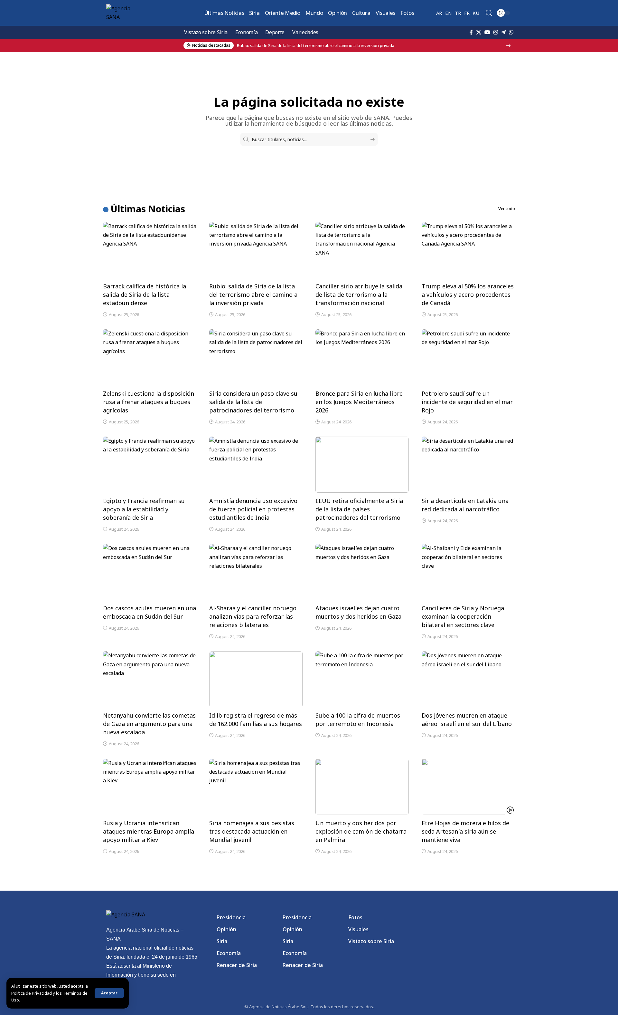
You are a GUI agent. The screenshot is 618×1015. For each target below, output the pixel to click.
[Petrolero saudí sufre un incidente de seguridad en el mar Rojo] (468, 357)
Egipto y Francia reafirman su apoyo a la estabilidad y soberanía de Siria (144, 509)
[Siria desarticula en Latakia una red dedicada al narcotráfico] (468, 465)
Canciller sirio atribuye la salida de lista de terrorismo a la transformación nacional (358, 294)
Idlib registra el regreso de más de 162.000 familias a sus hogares (255, 719)
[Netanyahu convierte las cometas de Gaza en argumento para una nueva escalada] (149, 679)
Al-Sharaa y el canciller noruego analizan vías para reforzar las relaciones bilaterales (252, 616)
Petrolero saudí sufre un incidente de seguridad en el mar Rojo (467, 402)
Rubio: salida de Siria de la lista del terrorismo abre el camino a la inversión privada (253, 294)
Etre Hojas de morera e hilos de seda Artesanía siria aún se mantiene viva (465, 831)
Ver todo (506, 208)
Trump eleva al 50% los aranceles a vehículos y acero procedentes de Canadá (468, 294)
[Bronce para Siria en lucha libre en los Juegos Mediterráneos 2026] (362, 357)
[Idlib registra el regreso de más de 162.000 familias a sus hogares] (256, 679)
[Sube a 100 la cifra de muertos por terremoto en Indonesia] (362, 679)
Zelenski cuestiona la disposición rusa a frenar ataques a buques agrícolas (148, 402)
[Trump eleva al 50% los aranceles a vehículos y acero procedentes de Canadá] (468, 250)
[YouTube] (487, 32)
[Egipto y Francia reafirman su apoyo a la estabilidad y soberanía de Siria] (149, 465)
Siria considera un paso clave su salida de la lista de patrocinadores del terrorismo (253, 402)
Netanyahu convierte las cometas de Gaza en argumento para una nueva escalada (149, 723)
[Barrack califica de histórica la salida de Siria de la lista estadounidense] (149, 250)
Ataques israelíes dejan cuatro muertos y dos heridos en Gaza (358, 612)
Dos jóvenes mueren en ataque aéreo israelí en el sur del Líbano (467, 719)
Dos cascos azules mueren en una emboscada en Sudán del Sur (149, 612)
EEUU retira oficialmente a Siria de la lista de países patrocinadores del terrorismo (359, 509)
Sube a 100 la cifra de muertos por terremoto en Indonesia (357, 719)
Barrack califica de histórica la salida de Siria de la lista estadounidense (144, 294)
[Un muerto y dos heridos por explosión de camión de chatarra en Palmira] (362, 787)
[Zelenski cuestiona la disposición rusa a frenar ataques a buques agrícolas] (149, 357)
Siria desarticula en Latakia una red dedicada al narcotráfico (465, 505)
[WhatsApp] (511, 32)
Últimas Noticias (148, 209)
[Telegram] (503, 32)
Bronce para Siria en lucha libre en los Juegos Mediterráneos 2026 (359, 402)
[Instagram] (496, 32)
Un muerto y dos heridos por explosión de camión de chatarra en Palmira (361, 831)
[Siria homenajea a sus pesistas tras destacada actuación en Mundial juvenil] (256, 787)
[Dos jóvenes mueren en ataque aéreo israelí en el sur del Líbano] (468, 679)
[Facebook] (471, 32)
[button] (109, 993)
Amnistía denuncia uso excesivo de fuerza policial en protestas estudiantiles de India (253, 509)
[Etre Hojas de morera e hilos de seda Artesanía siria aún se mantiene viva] (468, 787)
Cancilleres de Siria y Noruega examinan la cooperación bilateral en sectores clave (463, 616)
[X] (478, 32)
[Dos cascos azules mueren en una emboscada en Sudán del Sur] (149, 572)
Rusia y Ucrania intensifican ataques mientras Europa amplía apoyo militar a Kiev (148, 831)
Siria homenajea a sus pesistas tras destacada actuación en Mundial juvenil (251, 831)
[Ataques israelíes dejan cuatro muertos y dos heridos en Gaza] (362, 572)
